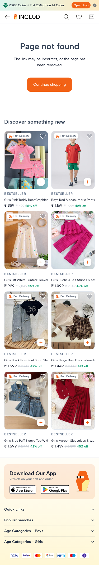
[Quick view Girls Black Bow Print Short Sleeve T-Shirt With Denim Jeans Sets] (41, 342)
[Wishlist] (79, 17)
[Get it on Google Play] (55, 489)
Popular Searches (18, 520)
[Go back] (7, 17)
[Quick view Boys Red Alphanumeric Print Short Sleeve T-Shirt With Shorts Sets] (87, 182)
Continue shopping (49, 84)
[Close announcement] (95, 5)
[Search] (66, 17)
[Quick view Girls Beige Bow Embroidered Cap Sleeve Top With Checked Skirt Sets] (87, 342)
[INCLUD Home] (27, 16)
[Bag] (91, 17)
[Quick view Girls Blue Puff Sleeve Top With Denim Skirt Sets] (41, 422)
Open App (81, 5)
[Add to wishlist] (43, 136)
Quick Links (14, 509)
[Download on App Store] (23, 489)
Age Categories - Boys (23, 531)
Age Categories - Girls (23, 541)
